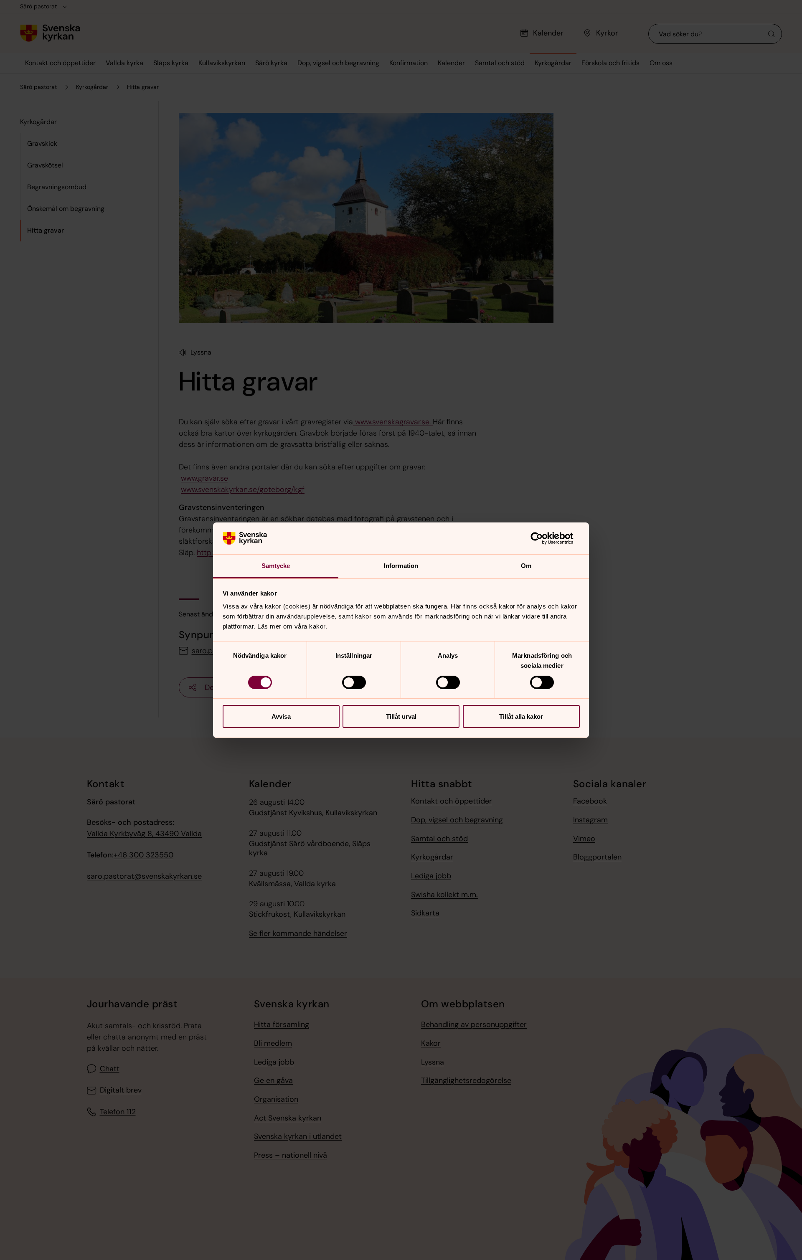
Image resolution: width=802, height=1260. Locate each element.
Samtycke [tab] (275, 565)
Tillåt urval (401, 716)
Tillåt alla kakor (521, 716)
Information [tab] (401, 565)
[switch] (354, 682)
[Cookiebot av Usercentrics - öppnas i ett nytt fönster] (543, 538)
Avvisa (281, 716)
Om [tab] (526, 565)
